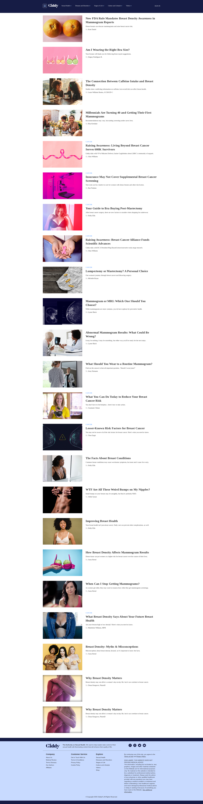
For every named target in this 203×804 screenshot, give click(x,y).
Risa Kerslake (92, 124)
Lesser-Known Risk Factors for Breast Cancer (115, 428)
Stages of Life (100, 762)
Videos (98, 767)
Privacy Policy (75, 762)
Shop (97, 770)
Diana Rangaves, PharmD (97, 685)
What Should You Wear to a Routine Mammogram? (119, 363)
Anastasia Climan (94, 408)
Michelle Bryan (93, 278)
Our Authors (50, 765)
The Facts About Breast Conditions (108, 458)
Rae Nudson (92, 188)
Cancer (89, 142)
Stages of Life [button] (98, 6)
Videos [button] (128, 6)
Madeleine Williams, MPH (97, 628)
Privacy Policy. (141, 756)
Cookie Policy (75, 765)
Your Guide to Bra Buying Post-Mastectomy (114, 208)
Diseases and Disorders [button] (82, 6)
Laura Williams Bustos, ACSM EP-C (100, 92)
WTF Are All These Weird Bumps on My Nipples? (118, 489)
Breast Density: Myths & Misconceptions (112, 646)
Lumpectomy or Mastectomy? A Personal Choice (117, 271)
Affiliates (49, 767)
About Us (49, 757)
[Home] (53, 6)
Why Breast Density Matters (104, 678)
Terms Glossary (51, 762)
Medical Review (51, 760)
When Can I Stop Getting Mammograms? (113, 583)
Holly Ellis (91, 216)
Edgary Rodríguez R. (95, 57)
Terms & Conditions (77, 760)
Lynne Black (92, 312)
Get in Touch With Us (78, 757)
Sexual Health (100, 757)
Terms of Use (128, 756)
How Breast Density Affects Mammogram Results (117, 552)
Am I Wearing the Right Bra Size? (108, 49)
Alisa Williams (93, 156)
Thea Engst (92, 435)
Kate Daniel (92, 29)
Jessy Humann (93, 371)
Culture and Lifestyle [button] (114, 6)
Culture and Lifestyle (103, 765)
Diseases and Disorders (104, 760)
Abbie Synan (92, 497)
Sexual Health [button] (66, 6)
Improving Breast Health (102, 521)
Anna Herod (92, 560)
